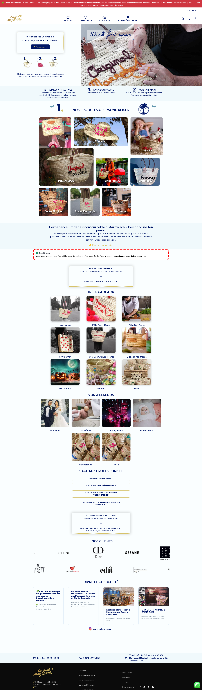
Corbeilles (86, 20)
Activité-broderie (128, 20)
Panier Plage (145, 180)
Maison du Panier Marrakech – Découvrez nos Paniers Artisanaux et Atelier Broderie (83, 595)
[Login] (189, 19)
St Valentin (65, 356)
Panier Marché (112, 180)
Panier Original (53, 211)
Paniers (68, 20)
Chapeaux (104, 20)
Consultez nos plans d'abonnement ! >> (129, 256)
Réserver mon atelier (102, 245)
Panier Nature (66, 180)
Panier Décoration (116, 211)
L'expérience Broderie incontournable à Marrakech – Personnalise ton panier (101, 228)
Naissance (65, 325)
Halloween (65, 388)
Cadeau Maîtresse (137, 356)
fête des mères (101, 325)
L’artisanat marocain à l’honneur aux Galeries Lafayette (118, 612)
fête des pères (136, 325)
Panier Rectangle (85, 211)
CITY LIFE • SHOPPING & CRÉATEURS (153, 610)
